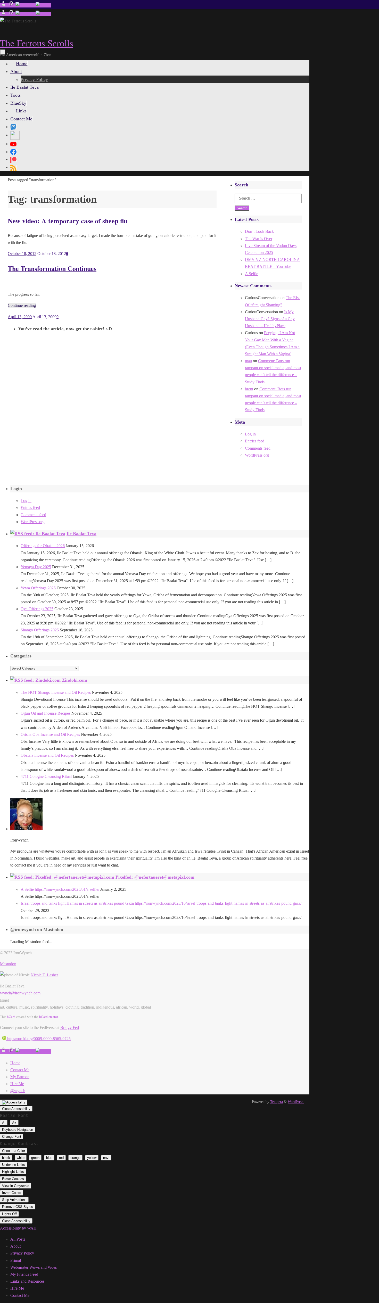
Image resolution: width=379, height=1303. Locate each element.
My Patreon (19, 1077)
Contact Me (19, 1070)
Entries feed (254, 441)
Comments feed (257, 448)
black (6, 1158)
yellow (91, 1158)
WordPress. (296, 1102)
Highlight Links (13, 1172)
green (35, 1158)
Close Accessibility (16, 1109)
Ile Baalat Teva (81, 533)
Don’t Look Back (259, 231)
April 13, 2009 (20, 317)
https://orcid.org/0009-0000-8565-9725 (38, 1038)
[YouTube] (13, 143)
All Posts (17, 1239)
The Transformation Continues (52, 268)
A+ (14, 1123)
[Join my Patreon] (11, 5)
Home (15, 1063)
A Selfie (251, 273)
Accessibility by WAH (18, 1228)
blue (49, 1158)
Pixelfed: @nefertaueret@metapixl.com (155, 877)
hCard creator (48, 1017)
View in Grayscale (15, 1186)
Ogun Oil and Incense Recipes (45, 713)
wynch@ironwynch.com (20, 993)
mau (248, 361)
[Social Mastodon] (13, 126)
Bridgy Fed (69, 1027)
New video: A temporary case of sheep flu (67, 221)
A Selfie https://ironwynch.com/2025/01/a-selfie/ (60, 889)
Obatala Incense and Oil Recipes (47, 755)
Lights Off (9, 1214)
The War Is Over (258, 238)
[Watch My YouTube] (25, 5)
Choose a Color (13, 1151)
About (15, 1246)
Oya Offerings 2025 (37, 609)
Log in (250, 434)
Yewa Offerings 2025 (38, 588)
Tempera (276, 1102)
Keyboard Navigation (17, 1130)
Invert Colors (11, 1193)
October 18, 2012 (22, 253)
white (20, 1158)
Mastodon (8, 964)
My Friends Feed (24, 1274)
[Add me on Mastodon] (4, 5)
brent (249, 389)
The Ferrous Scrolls (36, 43)
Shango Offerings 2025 (40, 630)
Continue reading (22, 305)
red (61, 1158)
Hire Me (17, 1084)
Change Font (11, 1137)
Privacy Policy (22, 1253)
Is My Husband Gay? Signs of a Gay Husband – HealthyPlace (270, 319)
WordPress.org (257, 455)
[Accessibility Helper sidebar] (13, 1102)
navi (106, 1158)
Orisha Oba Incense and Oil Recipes (50, 734)
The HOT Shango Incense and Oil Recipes (56, 692)
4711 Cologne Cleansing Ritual (46, 776)
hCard (11, 1017)
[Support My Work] (43, 5)
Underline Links (13, 1165)
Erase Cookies (13, 1179)
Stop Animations (14, 1200)
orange (75, 1158)
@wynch (17, 1090)
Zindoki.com (74, 680)
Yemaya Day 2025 (36, 567)
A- (3, 1123)
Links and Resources (27, 1281)
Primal (15, 1260)
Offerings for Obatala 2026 (43, 545)
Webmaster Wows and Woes (33, 1267)
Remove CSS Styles (17, 1207)
